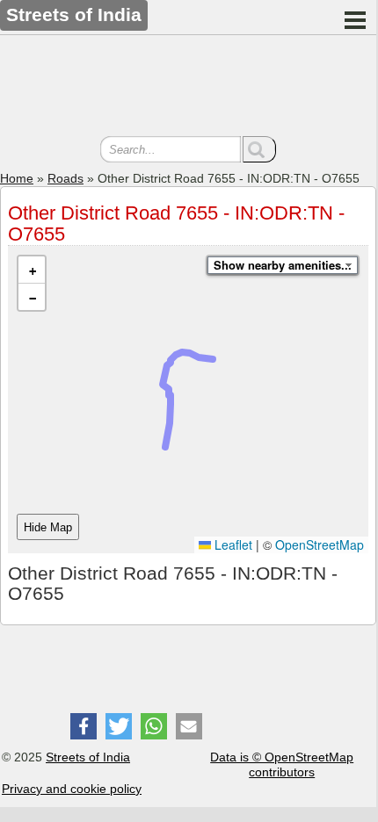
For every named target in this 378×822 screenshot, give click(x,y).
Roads (65, 178)
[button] (31, 270)
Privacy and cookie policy (72, 789)
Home (16, 178)
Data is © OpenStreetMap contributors (281, 764)
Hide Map (48, 527)
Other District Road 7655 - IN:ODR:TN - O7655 (176, 223)
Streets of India (88, 757)
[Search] (259, 149)
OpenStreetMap (319, 544)
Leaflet (231, 544)
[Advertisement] (188, 87)
